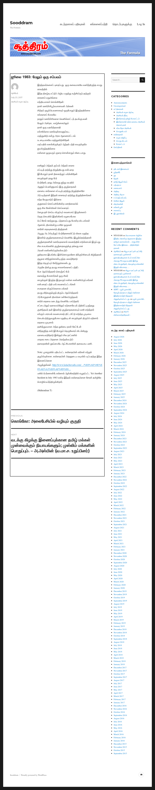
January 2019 (119, 626)
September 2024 (120, 409)
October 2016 (119, 712)
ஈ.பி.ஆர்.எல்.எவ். (120, 197)
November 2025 (120, 365)
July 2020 (118, 569)
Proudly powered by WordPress (33, 775)
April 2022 (118, 502)
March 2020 (119, 581)
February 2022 (120, 508)
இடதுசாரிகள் (119, 213)
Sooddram (21, 22)
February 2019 (120, 623)
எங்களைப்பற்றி (98, 24)
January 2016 (119, 740)
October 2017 (119, 673)
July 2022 (118, 492)
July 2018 (118, 645)
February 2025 (120, 394)
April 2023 (118, 464)
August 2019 (119, 603)
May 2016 (118, 728)
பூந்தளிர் (117, 172)
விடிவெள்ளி (118, 204)
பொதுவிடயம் (121, 131)
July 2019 (118, 607)
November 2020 (120, 556)
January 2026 (119, 359)
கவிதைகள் (118, 134)
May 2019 (118, 613)
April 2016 (118, 731)
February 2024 (120, 432)
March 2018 (119, 658)
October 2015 (119, 750)
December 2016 (120, 705)
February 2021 (120, 546)
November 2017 (120, 670)
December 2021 (120, 514)
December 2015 (120, 743)
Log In (141, 24)
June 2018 (118, 648)
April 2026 (118, 349)
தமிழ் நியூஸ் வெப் (120, 181)
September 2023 (120, 448)
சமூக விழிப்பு (121, 137)
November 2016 (120, 708)
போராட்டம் (120, 144)
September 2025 (120, 371)
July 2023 (118, 454)
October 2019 (119, 597)
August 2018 (119, 642)
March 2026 (119, 352)
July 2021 (118, 530)
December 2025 (120, 362)
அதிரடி (116, 191)
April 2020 (118, 578)
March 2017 (119, 696)
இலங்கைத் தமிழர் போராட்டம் (128, 118)
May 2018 (118, 651)
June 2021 (118, 534)
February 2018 (120, 661)
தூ (115, 175)
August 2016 (119, 718)
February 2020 (120, 584)
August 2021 (119, 527)
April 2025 (118, 387)
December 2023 (120, 438)
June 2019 (118, 610)
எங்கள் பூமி (118, 207)
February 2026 (120, 355)
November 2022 (120, 479)
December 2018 (120, 629)
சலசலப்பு (117, 210)
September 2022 (120, 486)
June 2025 (118, 381)
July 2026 (118, 340)
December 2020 (120, 553)
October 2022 (119, 483)
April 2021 (118, 540)
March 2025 (119, 390)
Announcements (120, 102)
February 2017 (120, 699)
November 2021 (120, 518)
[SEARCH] (142, 80)
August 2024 (119, 413)
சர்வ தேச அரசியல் (123, 128)
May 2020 (118, 575)
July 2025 (118, 378)
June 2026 (118, 343)
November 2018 (120, 632)
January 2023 (119, 473)
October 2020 (119, 559)
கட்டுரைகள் (118, 109)
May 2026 (118, 346)
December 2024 (120, 400)
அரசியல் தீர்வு (121, 115)
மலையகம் (118, 188)
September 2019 (120, 600)
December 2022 (120, 476)
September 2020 (120, 562)
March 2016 (119, 734)
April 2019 (118, 616)
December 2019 (120, 591)
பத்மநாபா (117, 185)
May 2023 (118, 460)
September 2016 (120, 715)
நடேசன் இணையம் (121, 169)
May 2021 (118, 537)
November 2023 (120, 441)
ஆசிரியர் (14, 93)
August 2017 (119, 680)
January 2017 (119, 702)
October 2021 (119, 521)
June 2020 (118, 572)
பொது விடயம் (121, 140)
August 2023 (119, 451)
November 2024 (120, 403)
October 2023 (119, 444)
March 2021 (119, 543)
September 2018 (120, 638)
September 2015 (120, 753)
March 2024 (119, 429)
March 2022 (119, 505)
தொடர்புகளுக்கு (122, 24)
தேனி (116, 178)
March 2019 (119, 619)
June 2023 (118, 457)
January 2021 (119, 549)
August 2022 (119, 489)
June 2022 (118, 495)
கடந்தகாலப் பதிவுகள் (72, 24)
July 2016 (118, 721)
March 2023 (119, 467)
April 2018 (118, 654)
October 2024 (119, 406)
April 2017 (118, 693)
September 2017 (120, 677)
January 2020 (119, 588)
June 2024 (118, 419)
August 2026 (119, 336)
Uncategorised (119, 106)
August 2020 (119, 565)
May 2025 (118, 384)
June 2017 (118, 686)
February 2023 (120, 470)
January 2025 (119, 397)
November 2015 (120, 747)
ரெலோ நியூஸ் (119, 200)
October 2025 (119, 368)
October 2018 (119, 635)
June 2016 (118, 724)
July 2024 (118, 416)
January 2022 (119, 511)
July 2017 (118, 683)
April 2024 (118, 425)
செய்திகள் (118, 147)
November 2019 (120, 594)
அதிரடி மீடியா (119, 194)
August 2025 (119, 374)
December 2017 (120, 667)
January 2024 (119, 435)
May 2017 (118, 689)
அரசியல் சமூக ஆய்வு (19, 101)
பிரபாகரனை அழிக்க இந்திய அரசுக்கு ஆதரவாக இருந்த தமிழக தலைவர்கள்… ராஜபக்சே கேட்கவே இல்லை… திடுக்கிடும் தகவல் (128, 241)
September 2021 (120, 524)
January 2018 (119, 664)
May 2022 (118, 499)
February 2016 (120, 737)
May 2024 (118, 422)
